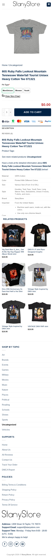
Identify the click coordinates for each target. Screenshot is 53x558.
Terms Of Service (9, 505)
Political (5, 400)
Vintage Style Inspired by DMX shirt (12, 327)
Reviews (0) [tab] (7, 134)
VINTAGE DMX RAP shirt (38, 326)
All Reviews (7, 455)
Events (5, 365)
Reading (6, 405)
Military (5, 375)
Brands (5, 360)
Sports (5, 420)
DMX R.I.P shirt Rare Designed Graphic (36, 251)
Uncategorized (15, 65)
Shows (5, 415)
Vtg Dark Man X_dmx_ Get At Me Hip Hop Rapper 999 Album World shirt (13, 252)
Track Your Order (9, 465)
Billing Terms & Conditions (14, 485)
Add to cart (33, 112)
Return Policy (8, 495)
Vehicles (6, 430)
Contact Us (7, 460)
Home (4, 65)
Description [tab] (8, 128)
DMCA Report (8, 470)
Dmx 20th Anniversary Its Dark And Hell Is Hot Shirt (12, 290)
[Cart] (49, 4)
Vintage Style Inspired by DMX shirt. (38, 290)
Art (3, 355)
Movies (5, 380)
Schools (5, 410)
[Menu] (3, 4)
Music (4, 385)
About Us (6, 450)
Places (5, 395)
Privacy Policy (8, 500)
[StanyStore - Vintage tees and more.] (26, 4)
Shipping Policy (9, 490)
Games (5, 370)
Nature (5, 390)
